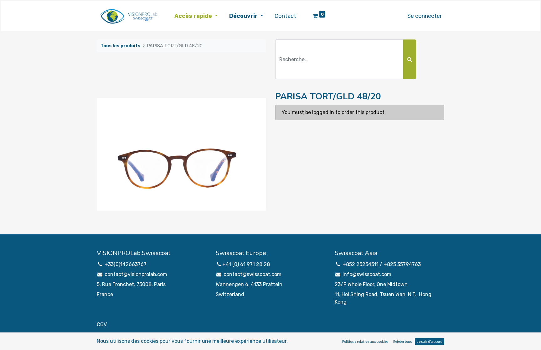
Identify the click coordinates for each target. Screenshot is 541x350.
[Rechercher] (409, 59)
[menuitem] (285, 16)
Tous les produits (120, 46)
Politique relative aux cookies (365, 341)
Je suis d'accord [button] (429, 341)
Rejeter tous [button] (402, 341)
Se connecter (424, 16)
